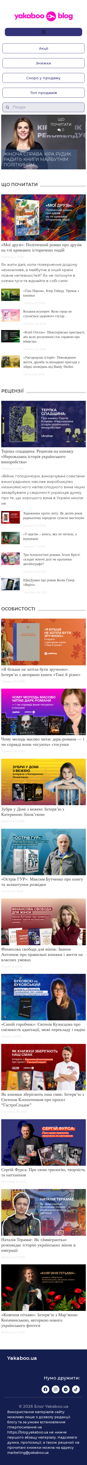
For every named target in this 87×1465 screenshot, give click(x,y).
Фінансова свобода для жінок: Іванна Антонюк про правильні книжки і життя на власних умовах (42, 954)
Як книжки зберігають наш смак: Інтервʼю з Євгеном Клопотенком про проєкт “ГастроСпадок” (42, 1099)
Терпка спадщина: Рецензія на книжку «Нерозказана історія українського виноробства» (37, 456)
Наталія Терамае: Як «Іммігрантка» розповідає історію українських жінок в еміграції (38, 1245)
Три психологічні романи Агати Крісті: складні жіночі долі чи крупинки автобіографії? (52, 559)
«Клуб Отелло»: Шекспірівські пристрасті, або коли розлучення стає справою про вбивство (54, 337)
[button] (43, 48)
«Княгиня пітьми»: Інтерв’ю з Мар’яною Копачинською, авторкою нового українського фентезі (39, 1320)
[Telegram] (66, 1389)
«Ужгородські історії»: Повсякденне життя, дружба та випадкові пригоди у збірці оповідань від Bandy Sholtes (51, 362)
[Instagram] (55, 1389)
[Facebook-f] (45, 1389)
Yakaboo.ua (22, 1358)
